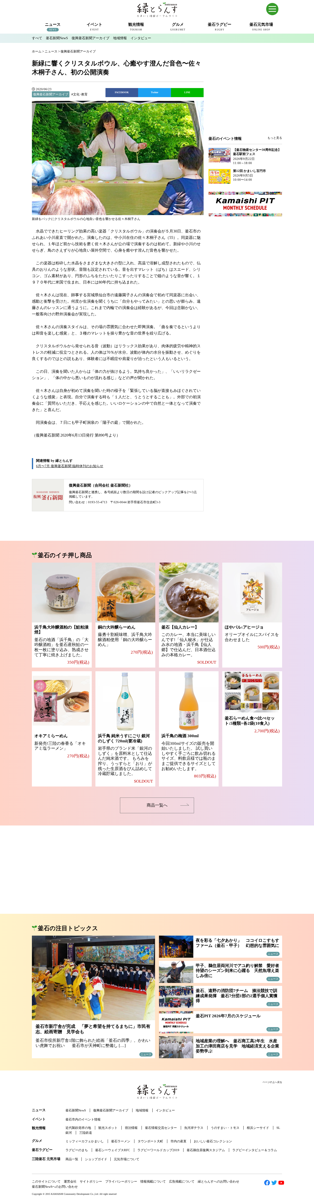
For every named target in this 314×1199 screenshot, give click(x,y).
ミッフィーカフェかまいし (84, 1141)
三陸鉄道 (85, 1133)
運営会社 (70, 1181)
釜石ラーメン (120, 1141)
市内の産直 (178, 1141)
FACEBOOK (122, 92)
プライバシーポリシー (121, 1181)
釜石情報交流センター (161, 1128)
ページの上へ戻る (272, 1082)
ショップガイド (96, 1159)
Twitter (154, 92)
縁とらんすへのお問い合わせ (218, 1181)
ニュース (39, 1110)
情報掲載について (153, 1181)
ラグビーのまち (76, 1150)
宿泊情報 (131, 1128)
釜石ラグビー (42, 1150)
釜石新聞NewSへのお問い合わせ (55, 1186)
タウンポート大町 (150, 1141)
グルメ (37, 1141)
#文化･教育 (79, 94)
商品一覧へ (157, 805)
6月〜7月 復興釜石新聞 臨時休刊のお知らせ (69, 466)
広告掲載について (182, 1181)
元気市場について (126, 1159)
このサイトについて (46, 1181)
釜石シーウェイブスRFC (112, 1150)
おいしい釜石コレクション (213, 1141)
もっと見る (274, 138)
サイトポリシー (91, 1181)
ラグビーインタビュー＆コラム (254, 1150)
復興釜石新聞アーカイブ (90, 38)
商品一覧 (71, 1159)
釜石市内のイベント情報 (83, 1119)
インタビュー (141, 38)
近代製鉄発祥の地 (78, 1128)
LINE (187, 92)
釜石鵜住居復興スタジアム (206, 1150)
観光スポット (108, 1128)
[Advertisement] (245, 96)
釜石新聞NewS (57, 38)
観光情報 (39, 1128)
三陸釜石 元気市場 (46, 1159)
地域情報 (120, 38)
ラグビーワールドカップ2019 (158, 1150)
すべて (37, 38)
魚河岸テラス (193, 1128)
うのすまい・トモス (225, 1128)
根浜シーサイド (258, 1128)
